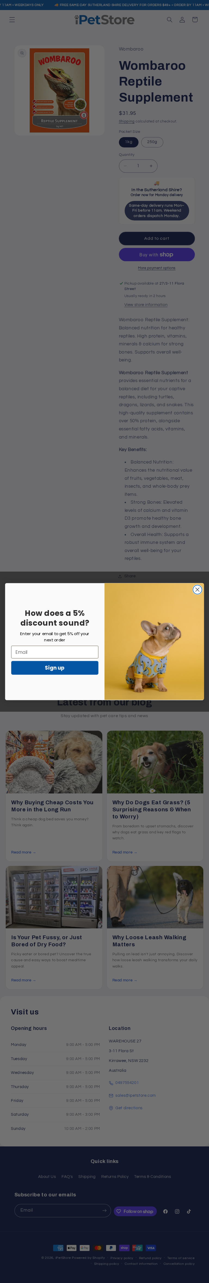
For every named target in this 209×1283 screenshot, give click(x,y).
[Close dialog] (197, 589)
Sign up (54, 667)
